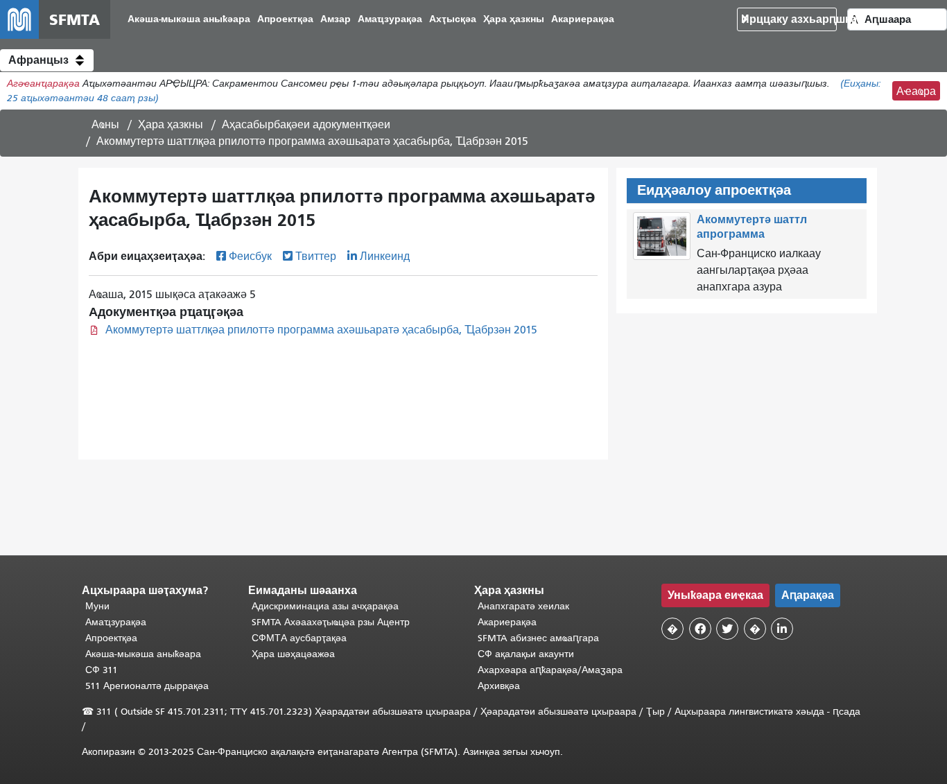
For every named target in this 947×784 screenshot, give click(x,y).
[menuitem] (189, 19)
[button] (47, 60)
